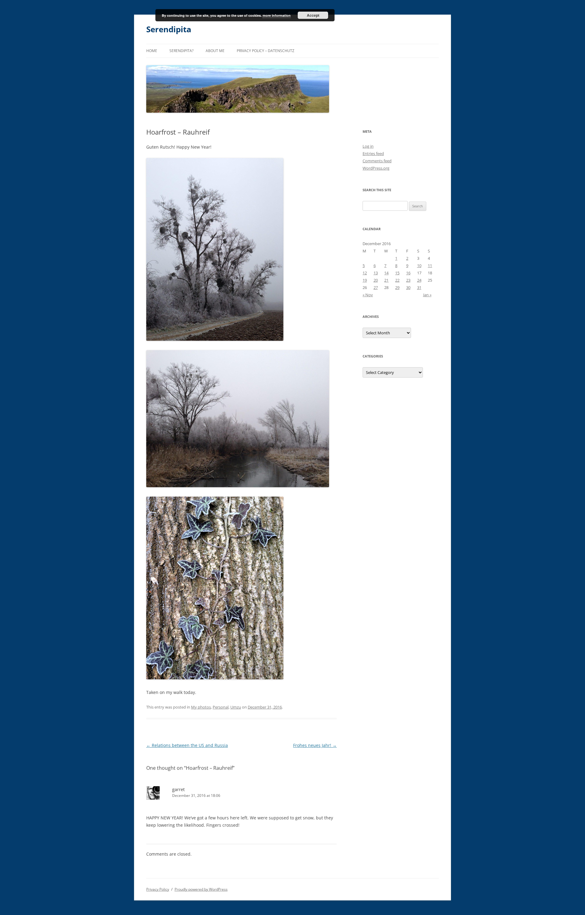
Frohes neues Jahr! (315, 745)
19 (365, 280)
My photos (201, 707)
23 (408, 280)
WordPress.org (376, 168)
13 (376, 273)
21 (386, 280)
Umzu (235, 707)
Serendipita (168, 29)
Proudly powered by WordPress (201, 889)
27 (376, 287)
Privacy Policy (157, 889)
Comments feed (377, 161)
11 (430, 265)
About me (215, 50)
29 (397, 287)
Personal (221, 707)
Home (151, 50)
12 (365, 273)
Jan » (427, 294)
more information (277, 15)
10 (419, 265)
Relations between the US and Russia (187, 745)
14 (386, 273)
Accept (313, 15)
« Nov (368, 294)
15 (397, 273)
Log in (368, 146)
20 (376, 280)
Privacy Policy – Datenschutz (265, 50)
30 (408, 287)
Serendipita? (181, 50)
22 (397, 280)
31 (419, 287)
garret (178, 789)
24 (419, 280)
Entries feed (373, 153)
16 (408, 273)
